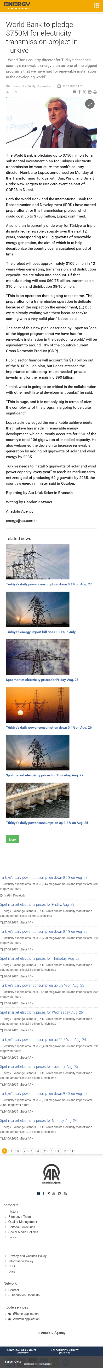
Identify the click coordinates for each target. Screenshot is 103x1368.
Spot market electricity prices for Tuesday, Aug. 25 (39, 1066)
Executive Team (19, 1216)
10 (64, 1151)
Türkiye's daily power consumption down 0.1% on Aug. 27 (43, 877)
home (16, 86)
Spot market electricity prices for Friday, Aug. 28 (37, 904)
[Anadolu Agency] (51, 1173)
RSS (11, 1266)
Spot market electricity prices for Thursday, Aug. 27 (40, 958)
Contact (13, 1290)
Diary (12, 1271)
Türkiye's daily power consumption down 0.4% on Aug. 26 (43, 931)
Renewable (44, 86)
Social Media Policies (23, 1232)
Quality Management (22, 1221)
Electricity (29, 86)
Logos (12, 1237)
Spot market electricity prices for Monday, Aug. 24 (38, 1120)
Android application (26, 1318)
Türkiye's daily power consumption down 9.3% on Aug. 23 (43, 1093)
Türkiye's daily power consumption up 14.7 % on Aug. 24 (43, 1039)
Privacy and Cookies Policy (27, 1255)
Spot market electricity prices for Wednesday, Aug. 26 (41, 1012)
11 (71, 1151)
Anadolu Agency (53, 1332)
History (13, 1211)
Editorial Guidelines (21, 1227)
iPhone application (26, 1313)
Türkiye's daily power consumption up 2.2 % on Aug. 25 (42, 985)
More (12, 839)
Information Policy (21, 1261)
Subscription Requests (24, 1295)
